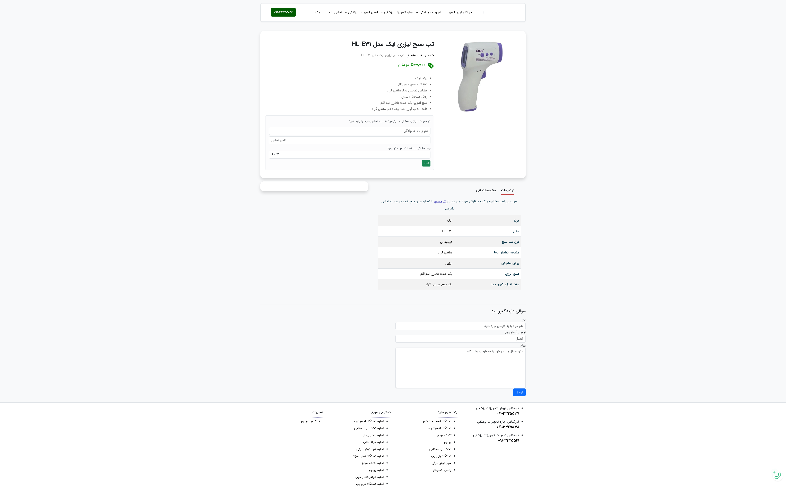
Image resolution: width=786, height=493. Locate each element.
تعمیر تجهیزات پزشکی (363, 12)
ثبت (426, 163)
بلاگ (318, 12)
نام (524, 319)
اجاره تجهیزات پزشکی (398, 12)
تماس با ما (335, 12)
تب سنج (440, 201)
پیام (523, 345)
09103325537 (283, 12)
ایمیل (522, 332)
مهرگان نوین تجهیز (459, 12)
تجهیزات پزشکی (430, 12)
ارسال (519, 392)
